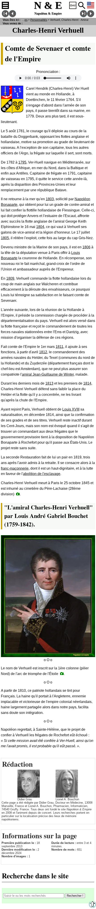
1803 (50, 199)
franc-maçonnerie (15, 468)
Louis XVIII (70, 409)
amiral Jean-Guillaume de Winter (48, 374)
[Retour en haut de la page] (92, 907)
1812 (43, 352)
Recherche (81, 5)
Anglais (90, 5)
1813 (49, 383)
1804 (40, 227)
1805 (5, 238)
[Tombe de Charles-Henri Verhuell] (18, 493)
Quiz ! (72, 5)
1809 (10, 278)
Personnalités (38, 19)
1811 (59, 347)
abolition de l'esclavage (41, 474)
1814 (87, 383)
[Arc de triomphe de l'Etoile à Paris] (62, 673)
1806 (86, 247)
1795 (22, 162)
